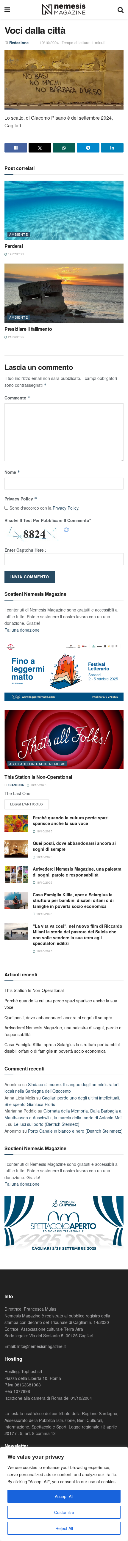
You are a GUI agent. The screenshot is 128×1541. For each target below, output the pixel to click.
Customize (64, 1512)
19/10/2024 (49, 42)
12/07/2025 (15, 254)
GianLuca (16, 785)
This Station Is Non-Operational (38, 776)
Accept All (64, 1496)
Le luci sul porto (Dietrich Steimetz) (46, 1124)
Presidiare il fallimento (28, 328)
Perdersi (13, 246)
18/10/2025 (37, 785)
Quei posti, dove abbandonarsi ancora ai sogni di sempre (74, 846)
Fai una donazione (22, 630)
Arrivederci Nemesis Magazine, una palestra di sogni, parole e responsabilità (77, 872)
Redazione (19, 42)
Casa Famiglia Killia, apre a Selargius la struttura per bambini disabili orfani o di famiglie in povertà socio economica (73, 900)
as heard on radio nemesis (37, 763)
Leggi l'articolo (26, 804)
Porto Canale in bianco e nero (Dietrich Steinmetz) (75, 1131)
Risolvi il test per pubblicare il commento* (47, 520)
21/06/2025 (15, 337)
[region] (64, 1494)
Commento (17, 398)
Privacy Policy (20, 499)
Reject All (64, 1528)
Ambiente (18, 234)
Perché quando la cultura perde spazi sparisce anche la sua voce (71, 820)
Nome (12, 472)
